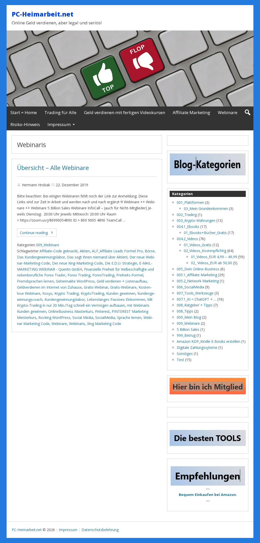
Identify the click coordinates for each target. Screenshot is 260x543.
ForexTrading (103, 275)
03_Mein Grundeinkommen (206, 208)
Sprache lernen (129, 317)
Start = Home (23, 112)
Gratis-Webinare (123, 287)
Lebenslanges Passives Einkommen (116, 299)
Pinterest (102, 311)
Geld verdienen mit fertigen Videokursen (124, 112)
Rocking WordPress (54, 317)
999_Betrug (186, 335)
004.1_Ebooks (188, 226)
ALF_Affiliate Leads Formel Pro (117, 251)
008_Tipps (185, 311)
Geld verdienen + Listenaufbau (122, 281)
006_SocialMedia (190, 287)
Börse (150, 251)
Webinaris (77, 323)
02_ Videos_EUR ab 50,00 (211, 262)
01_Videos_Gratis (198, 244)
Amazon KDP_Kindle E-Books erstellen (208, 341)
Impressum (59, 124)
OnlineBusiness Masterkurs (70, 311)
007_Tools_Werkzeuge (195, 293)
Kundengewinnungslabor (64, 299)
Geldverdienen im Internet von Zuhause (49, 287)
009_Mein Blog (189, 317)
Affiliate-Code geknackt (59, 251)
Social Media (82, 317)
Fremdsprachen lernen (35, 281)
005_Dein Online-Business (198, 269)
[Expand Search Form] (247, 112)
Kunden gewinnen (120, 293)
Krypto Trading (66, 293)
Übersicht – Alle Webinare (53, 168)
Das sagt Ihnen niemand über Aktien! (97, 257)
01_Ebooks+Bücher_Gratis (205, 232)
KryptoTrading (92, 293)
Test (180, 359)
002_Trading (187, 214)
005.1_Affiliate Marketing (197, 274)
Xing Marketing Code (104, 323)
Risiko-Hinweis (25, 124)
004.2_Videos (187, 238)
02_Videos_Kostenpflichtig (205, 250)
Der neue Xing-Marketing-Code (77, 263)
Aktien (85, 251)
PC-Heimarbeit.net (42, 14)
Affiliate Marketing (191, 112)
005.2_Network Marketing (198, 280)
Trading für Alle (60, 112)
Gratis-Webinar (96, 287)
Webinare (227, 112)
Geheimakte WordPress (75, 281)
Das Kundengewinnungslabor (41, 257)
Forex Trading (79, 275)
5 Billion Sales (188, 329)
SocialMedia (105, 317)
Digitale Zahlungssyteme (197, 347)
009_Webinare (47, 244)
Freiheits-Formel (129, 275)
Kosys (47, 293)
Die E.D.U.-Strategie (121, 263)
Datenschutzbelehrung (100, 529)
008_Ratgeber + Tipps (195, 305)
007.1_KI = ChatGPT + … (196, 299)
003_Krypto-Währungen (196, 220)
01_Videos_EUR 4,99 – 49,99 (214, 256)
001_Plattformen (190, 202)
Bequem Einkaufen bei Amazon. (208, 494)
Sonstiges (185, 353)
